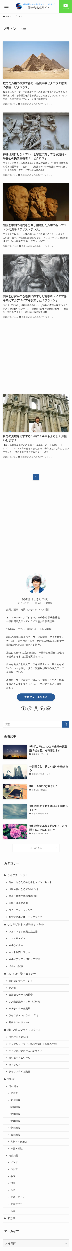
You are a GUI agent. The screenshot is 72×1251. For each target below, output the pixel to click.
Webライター (16, 945)
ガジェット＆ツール (19, 1058)
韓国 (13, 1183)
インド (14, 1162)
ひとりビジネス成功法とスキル (25, 924)
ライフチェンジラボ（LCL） (24, 1015)
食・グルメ (15, 1065)
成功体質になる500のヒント (24, 889)
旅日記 (11, 1079)
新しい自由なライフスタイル (24, 1029)
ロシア (14, 1169)
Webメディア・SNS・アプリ (24, 959)
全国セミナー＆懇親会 (21, 994)
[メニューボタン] (6, 6)
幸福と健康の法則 (18, 903)
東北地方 (15, 1100)
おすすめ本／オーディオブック (25, 917)
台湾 (13, 1190)
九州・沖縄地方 (19, 1142)
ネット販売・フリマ (19, 952)
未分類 (11, 1218)
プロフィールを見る (36, 697)
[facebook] (23, 708)
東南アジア (17, 1204)
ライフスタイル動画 (19, 1071)
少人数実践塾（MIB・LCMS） (25, 1001)
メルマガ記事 (16, 966)
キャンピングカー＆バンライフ (25, 1051)
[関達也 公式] (36, 6)
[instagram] (36, 708)
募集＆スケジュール (19, 1022)
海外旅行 (13, 1155)
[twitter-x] (29, 708)
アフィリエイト (17, 938)
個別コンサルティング (21, 981)
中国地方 (15, 1128)
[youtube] (48, 708)
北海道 (14, 1093)
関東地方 (15, 1107)
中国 (13, 1176)
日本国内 (13, 1086)
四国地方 (15, 1135)
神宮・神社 (17, 1148)
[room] (42, 708)
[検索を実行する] (65, 724)
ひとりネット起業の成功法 (23, 931)
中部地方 (15, 1114)
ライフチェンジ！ (17, 875)
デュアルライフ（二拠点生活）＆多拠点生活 (33, 1044)
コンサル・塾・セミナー (21, 973)
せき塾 (12, 988)
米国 (13, 1211)
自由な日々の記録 (18, 1037)
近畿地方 (15, 1121)
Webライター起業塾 (19, 1008)
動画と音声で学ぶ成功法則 (23, 896)
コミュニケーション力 (21, 910)
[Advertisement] (36, 357)
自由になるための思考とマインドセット (30, 882)
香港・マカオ (18, 1197)
